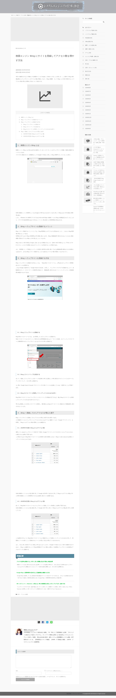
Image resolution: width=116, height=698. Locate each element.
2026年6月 (88, 95)
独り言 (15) (88, 71)
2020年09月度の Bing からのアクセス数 (33, 136)
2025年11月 (88, 121)
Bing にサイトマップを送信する (31, 126)
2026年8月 (88, 87)
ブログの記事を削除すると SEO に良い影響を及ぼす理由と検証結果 (35, 561)
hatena (47, 622)
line (51, 622)
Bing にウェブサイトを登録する (31, 124)
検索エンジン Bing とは (27, 117)
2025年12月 (88, 117)
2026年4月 (88, 102)
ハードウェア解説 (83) (91, 34)
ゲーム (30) (88, 52)
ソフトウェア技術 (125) (91, 30)
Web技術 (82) (88, 37)
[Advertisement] (45, 29)
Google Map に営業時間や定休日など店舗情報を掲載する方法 (33, 572)
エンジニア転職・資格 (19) (92, 56)
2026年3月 (88, 106)
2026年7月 (88, 91)
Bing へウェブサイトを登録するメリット (32, 119)
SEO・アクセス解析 (22, 594)
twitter (39, 622)
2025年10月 (88, 124)
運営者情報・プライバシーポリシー (74, 693)
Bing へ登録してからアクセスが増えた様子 (32, 131)
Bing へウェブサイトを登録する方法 (30, 122)
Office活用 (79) (89, 41)
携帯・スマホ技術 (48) (91, 45)
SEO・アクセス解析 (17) (91, 60)
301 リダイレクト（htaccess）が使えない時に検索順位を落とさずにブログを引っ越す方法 (41, 583)
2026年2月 (88, 110)
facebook (43, 622)
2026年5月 (88, 98)
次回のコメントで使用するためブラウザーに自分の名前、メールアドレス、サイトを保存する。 (41, 676)
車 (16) (87, 63)
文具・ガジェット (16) (91, 67)
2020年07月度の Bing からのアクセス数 (33, 134)
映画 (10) (87, 75)
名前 (17, 670)
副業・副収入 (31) (89, 49)
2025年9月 (88, 128)
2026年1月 (88, 113)
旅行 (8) (87, 78)
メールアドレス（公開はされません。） (54, 670)
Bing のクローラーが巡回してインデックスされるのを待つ (38, 129)
